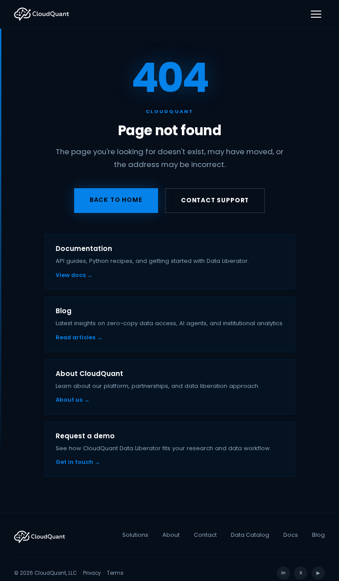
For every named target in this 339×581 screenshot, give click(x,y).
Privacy (92, 573)
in (283, 573)
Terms (115, 573)
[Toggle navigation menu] (316, 14)
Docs (290, 535)
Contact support (215, 200)
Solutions (135, 535)
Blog (318, 535)
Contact (205, 535)
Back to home (116, 200)
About (171, 535)
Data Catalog (250, 535)
